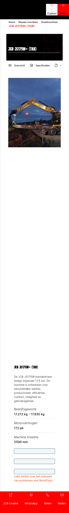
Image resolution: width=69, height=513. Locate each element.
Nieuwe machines (28, 22)
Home (12, 22)
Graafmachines (49, 22)
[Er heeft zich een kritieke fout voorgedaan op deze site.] (34, 461)
